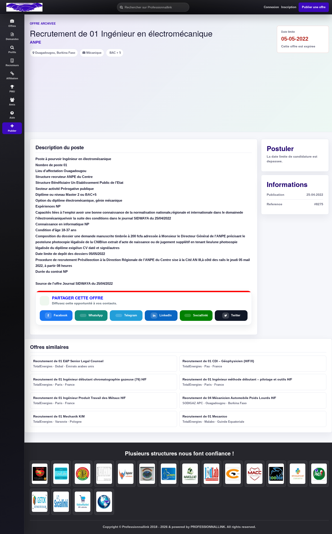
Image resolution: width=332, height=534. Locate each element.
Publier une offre (313, 7)
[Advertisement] (178, 90)
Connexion (271, 7)
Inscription (288, 7)
